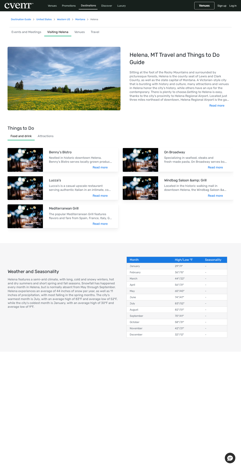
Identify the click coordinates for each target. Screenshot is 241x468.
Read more (216, 105)
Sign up (221, 5)
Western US (63, 19)
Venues (52, 5)
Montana (80, 19)
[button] (230, 458)
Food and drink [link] (21, 136)
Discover (106, 5)
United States (44, 19)
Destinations (88, 5)
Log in (232, 5)
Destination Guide (21, 19)
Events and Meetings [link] (26, 32)
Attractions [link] (45, 136)
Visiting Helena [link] (57, 32)
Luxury (121, 5)
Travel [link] (95, 32)
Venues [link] (79, 32)
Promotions (69, 5)
